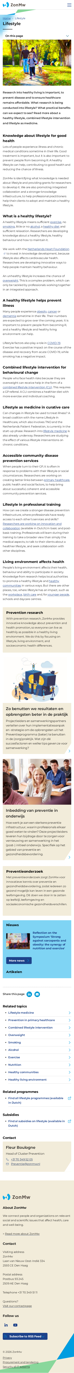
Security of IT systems (16, 1366)
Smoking (14, 1042)
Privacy (7, 1357)
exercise (55, 222)
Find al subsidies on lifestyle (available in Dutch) (36, 1123)
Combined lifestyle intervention (30, 1027)
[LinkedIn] (6, 1325)
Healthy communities (23, 1072)
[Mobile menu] (69, 5)
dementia (9, 316)
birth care (29, 594)
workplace (15, 594)
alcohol (35, 226)
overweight (10, 280)
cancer (52, 311)
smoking (9, 226)
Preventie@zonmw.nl (25, 1164)
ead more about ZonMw (23, 1233)
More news (17, 960)
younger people (58, 594)
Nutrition (14, 1064)
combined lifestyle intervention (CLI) (27, 387)
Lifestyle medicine (21, 1012)
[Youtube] (15, 1325)
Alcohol (13, 1050)
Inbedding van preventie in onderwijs (32, 813)
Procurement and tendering (20, 1362)
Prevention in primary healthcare (31, 1020)
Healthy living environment (27, 1079)
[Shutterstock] (66, 44)
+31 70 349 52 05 (22, 1159)
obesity (42, 311)
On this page (14, 36)
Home (6, 18)
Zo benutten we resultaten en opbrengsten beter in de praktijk (37, 711)
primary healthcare (57, 480)
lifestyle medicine (55, 431)
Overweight (16, 1035)
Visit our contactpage (17, 1306)
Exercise (14, 1057)
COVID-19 (53, 343)
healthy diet (51, 226)
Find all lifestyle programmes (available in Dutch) (35, 1100)
